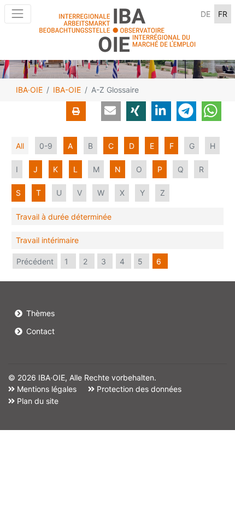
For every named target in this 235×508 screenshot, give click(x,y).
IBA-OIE (67, 89)
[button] (111, 111)
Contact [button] (39, 331)
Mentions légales (46, 389)
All (20, 145)
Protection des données (138, 389)
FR (222, 14)
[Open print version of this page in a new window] (76, 111)
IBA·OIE (29, 89)
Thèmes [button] (39, 313)
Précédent (35, 261)
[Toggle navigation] (17, 13)
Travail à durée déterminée (63, 216)
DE (205, 14)
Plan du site (36, 401)
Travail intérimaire (47, 240)
